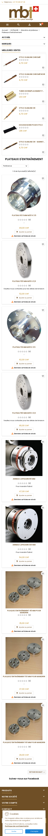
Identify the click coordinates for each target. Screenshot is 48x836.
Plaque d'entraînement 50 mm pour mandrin (24, 676)
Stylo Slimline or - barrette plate (32, 142)
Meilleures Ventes (11, 50)
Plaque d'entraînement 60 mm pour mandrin (24, 742)
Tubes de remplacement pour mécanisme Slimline (32, 91)
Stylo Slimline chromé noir (32, 74)
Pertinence (15, 166)
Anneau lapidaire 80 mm (24, 479)
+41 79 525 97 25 (18, 2)
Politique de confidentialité (16, 826)
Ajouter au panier (24, 232)
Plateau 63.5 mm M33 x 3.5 (24, 215)
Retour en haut (37, 772)
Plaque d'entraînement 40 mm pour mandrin (24, 611)
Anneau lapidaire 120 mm (24, 545)
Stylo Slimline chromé (29, 57)
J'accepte (34, 831)
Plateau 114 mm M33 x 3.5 (24, 347)
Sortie (14, 831)
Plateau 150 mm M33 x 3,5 (24, 413)
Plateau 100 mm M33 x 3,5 (24, 281)
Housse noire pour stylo (31, 125)
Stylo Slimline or (27, 108)
